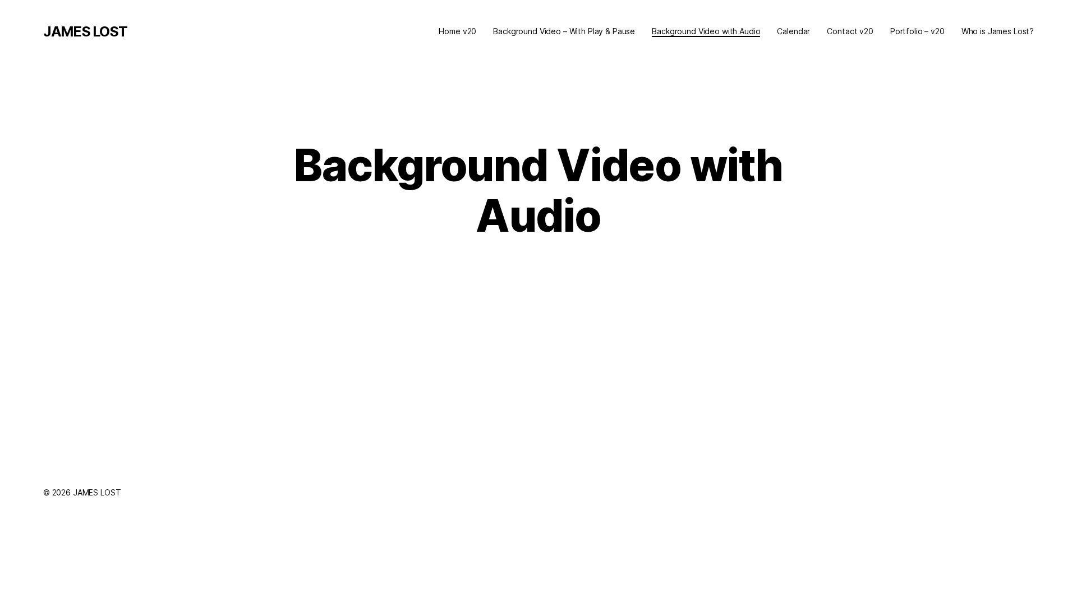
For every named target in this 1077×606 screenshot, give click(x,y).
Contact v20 (850, 31)
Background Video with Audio (706, 31)
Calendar (793, 31)
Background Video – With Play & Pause (564, 31)
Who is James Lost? (997, 31)
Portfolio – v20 (917, 31)
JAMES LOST (85, 31)
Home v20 (457, 31)
